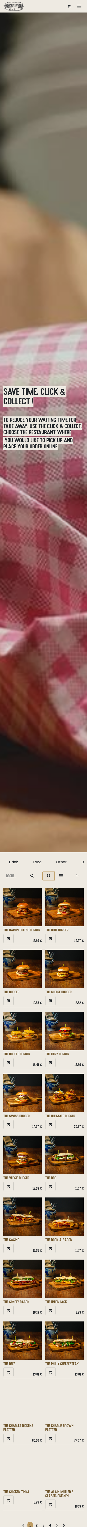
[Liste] (61, 876)
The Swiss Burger (16, 1116)
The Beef (9, 1364)
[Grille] (48, 876)
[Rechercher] (32, 876)
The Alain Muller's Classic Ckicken (59, 1494)
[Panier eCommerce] (69, 6)
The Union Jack (56, 1302)
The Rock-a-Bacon (58, 1240)
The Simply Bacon (16, 1302)
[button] (8, 938)
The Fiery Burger (57, 1054)
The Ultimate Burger (60, 1116)
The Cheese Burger (58, 992)
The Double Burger (16, 1054)
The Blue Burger (56, 930)
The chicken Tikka (16, 1492)
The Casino (11, 1240)
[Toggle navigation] (79, 6)
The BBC (50, 1178)
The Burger (11, 992)
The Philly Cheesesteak (62, 1364)
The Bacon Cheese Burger (21, 930)
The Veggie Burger (16, 1178)
